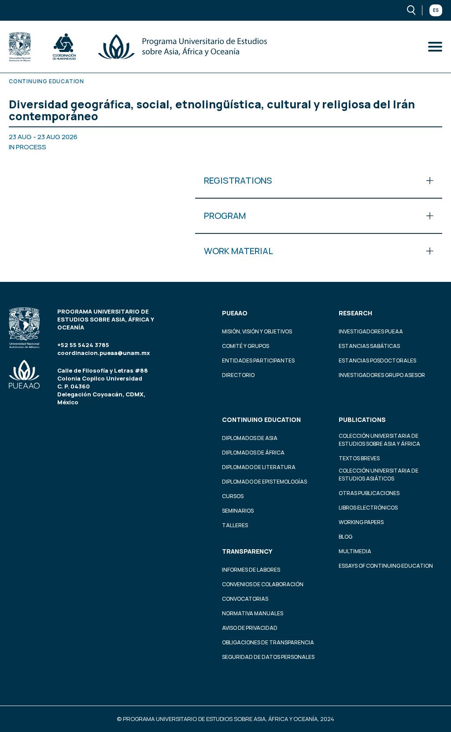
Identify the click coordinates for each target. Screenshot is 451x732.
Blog (345, 536)
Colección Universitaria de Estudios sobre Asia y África (379, 439)
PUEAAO (235, 313)
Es (436, 10)
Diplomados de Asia (249, 438)
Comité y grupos (245, 346)
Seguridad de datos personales (268, 657)
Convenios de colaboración (262, 584)
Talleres (235, 525)
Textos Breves (359, 458)
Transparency (247, 551)
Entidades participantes (258, 360)
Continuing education (261, 419)
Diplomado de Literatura (259, 467)
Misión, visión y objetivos (257, 331)
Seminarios (238, 510)
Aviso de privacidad (249, 628)
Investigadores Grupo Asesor (382, 375)
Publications (362, 419)
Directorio (238, 375)
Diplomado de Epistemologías (264, 481)
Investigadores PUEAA (371, 331)
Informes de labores (251, 569)
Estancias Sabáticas (369, 346)
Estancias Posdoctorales (377, 360)
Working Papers (361, 522)
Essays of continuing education (386, 565)
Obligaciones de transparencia (268, 642)
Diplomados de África (253, 452)
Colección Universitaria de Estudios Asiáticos (378, 474)
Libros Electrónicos (368, 507)
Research (355, 313)
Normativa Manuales (252, 613)
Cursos (233, 496)
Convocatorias (245, 599)
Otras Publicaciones (369, 493)
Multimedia (355, 551)
